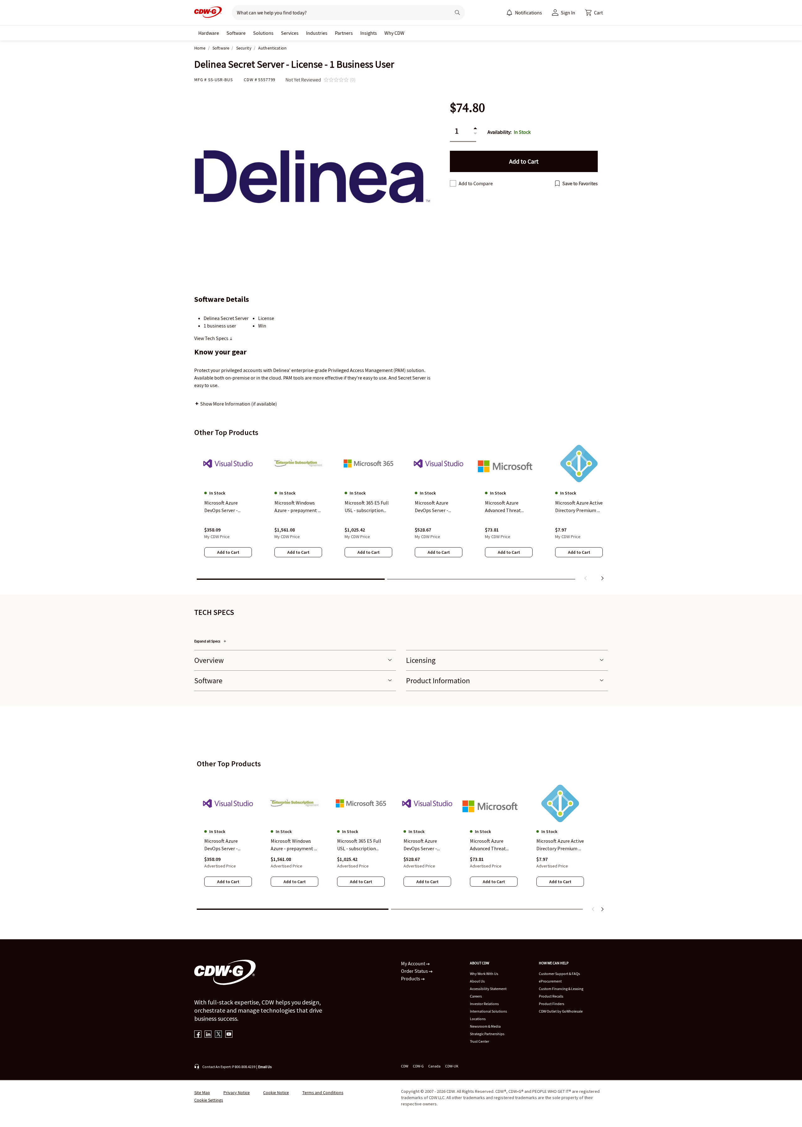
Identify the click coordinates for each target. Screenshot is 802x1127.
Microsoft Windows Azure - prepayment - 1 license (293, 845)
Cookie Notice (276, 1092)
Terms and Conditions (322, 1092)
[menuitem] (509, 12)
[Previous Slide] (593, 909)
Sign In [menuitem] (568, 12)
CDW (404, 1066)
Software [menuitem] (236, 33)
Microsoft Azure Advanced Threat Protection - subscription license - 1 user (493, 845)
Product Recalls (551, 996)
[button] (594, 12)
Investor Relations (484, 1003)
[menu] (524, 12)
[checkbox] (453, 183)
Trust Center (479, 1041)
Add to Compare (476, 183)
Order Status (415, 971)
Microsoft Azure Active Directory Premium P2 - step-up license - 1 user (560, 845)
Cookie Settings (208, 1100)
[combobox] (339, 12)
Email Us (265, 1066)
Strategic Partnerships (487, 1033)
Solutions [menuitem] (263, 33)
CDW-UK (451, 1066)
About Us (477, 981)
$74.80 (467, 108)
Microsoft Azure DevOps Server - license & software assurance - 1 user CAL (227, 845)
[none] (209, 32)
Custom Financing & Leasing (561, 988)
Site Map (202, 1092)
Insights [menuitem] (368, 33)
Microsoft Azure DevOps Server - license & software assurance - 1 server (424, 845)
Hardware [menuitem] (208, 33)
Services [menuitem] (290, 33)
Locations (478, 1018)
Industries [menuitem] (316, 33)
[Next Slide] (602, 909)
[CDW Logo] (208, 12)
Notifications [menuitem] (528, 12)
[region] (401, 513)
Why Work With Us (484, 973)
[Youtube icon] (228, 1035)
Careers (476, 996)
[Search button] (457, 13)
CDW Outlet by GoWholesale (561, 1011)
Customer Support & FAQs (559, 973)
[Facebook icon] (197, 1035)
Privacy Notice (236, 1092)
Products (411, 978)
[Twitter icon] (218, 1035)
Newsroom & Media (485, 1026)
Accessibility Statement (488, 988)
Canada (434, 1066)
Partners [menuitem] (344, 33)
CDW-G (418, 1066)
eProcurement (550, 981)
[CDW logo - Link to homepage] (208, 12)
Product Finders (551, 1003)
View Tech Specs (211, 338)
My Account (413, 963)
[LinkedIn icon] (208, 1035)
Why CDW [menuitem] (394, 33)
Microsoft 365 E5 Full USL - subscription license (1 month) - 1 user (359, 845)
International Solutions (488, 1011)
